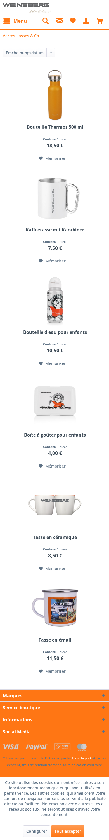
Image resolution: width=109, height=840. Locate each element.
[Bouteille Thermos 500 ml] (55, 95)
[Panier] (100, 21)
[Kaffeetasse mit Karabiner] (55, 198)
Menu (20, 21)
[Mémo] (72, 21)
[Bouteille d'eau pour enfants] (55, 300)
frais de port (81, 758)
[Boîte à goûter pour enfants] (55, 403)
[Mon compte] (86, 21)
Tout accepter (67, 831)
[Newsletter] (59, 21)
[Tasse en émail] (55, 608)
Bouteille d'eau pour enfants (55, 332)
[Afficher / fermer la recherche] (45, 21)
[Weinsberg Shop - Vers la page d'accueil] (27, 8)
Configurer (36, 831)
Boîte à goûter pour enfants (55, 435)
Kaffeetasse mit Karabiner (55, 230)
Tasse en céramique (55, 537)
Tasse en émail (55, 640)
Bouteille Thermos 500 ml (55, 127)
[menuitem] (15, 21)
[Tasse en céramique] (55, 505)
